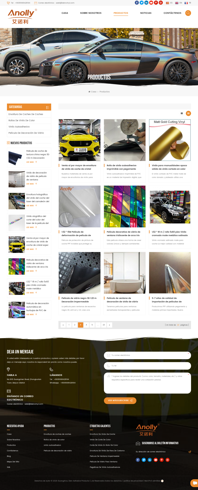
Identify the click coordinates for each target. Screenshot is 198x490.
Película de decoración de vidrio (26, 133)
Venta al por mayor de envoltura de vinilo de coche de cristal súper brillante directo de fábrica (37, 242)
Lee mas (30, 162)
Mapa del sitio (13, 461)
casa (9, 434)
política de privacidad (133, 481)
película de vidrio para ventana (103, 461)
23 (104, 325)
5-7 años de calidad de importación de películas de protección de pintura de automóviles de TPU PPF (167, 300)
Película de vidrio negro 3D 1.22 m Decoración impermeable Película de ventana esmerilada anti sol (79, 300)
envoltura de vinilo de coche (102, 434)
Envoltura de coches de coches (26, 114)
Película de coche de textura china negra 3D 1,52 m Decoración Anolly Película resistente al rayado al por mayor (37, 154)
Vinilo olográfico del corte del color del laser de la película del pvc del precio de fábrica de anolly (37, 220)
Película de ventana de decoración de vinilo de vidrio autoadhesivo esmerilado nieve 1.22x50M (123, 300)
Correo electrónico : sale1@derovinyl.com (56, 3)
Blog (9, 456)
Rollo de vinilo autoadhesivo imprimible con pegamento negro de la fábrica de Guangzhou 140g (121, 167)
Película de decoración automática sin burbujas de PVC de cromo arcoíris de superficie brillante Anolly (37, 307)
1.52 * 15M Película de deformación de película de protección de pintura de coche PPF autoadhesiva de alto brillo (78, 233)
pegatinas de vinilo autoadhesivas (105, 467)
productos (11, 445)
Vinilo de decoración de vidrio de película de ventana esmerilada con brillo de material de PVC (36, 176)
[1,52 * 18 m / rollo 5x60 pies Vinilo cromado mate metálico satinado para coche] (17, 288)
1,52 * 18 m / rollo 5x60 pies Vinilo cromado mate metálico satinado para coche (37, 285)
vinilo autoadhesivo (19, 127)
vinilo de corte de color (100, 439)
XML (8, 467)
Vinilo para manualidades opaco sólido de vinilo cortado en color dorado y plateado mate (169, 167)
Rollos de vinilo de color (22, 120)
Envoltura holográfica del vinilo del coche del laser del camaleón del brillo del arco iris (37, 198)
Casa (65, 13)
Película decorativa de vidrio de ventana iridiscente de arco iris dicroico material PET (37, 263)
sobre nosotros (90, 13)
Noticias (145, 13)
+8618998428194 (61, 379)
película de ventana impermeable (104, 456)
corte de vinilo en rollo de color (104, 445)
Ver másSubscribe (118, 400)
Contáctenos (172, 13)
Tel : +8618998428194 (20, 3)
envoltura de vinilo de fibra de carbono (107, 450)
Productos (121, 13)
